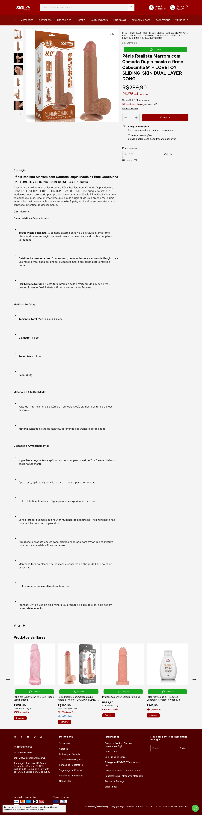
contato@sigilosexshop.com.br (30, 758)
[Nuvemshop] (96, 807)
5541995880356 (23, 747)
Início (124, 33)
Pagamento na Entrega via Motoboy (124, 776)
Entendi (41, 810)
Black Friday (111, 786)
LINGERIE (81, 20)
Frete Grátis (111, 751)
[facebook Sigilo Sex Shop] (21, 736)
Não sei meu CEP (129, 160)
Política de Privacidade (71, 775)
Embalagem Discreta (69, 754)
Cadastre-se (160, 9)
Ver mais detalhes (130, 108)
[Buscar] (131, 7)
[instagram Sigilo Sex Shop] (15, 736)
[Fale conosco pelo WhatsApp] (195, 808)
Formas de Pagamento (71, 764)
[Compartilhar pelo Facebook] (15, 626)
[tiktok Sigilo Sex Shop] (34, 736)
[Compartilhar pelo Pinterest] (23, 626)
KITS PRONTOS (64, 20)
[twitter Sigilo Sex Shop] (41, 736)
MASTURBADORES (99, 20)
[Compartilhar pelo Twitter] (19, 626)
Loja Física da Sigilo (115, 757)
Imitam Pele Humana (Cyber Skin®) (165, 33)
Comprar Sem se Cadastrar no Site (123, 770)
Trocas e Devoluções (70, 759)
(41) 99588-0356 (23, 752)
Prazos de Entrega (114, 781)
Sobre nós (64, 743)
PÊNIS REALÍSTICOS (141, 20)
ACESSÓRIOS (27, 20)
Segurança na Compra (70, 770)
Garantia (63, 748)
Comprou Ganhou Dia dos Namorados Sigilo (118, 745)
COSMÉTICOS (45, 20)
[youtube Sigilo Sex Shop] (28, 736)
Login (157, 6)
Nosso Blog (65, 781)
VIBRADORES (181, 20)
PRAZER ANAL (119, 20)
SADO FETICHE (163, 20)
